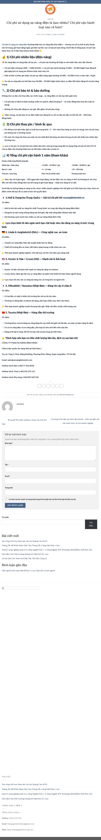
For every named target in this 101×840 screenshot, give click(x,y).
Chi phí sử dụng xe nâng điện (14, 45)
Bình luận (9, 443)
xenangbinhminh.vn (73, 198)
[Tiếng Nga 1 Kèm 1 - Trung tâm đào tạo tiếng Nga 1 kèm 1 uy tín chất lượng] (50, 9)
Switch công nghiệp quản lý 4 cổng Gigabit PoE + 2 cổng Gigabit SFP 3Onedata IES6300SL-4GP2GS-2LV (47, 550)
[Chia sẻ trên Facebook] (44, 386)
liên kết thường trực (67, 394)
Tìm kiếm (5, 517)
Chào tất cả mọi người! (45, 571)
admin (62, 34)
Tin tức (51, 19)
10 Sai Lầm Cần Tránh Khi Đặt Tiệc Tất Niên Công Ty (24, 559)
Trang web (9, 488)
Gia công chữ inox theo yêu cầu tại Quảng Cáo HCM (24, 541)
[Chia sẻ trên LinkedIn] (62, 386)
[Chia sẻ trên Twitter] (48, 386)
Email (7, 476)
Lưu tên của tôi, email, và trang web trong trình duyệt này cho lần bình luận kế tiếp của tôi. (42, 499)
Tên (7, 465)
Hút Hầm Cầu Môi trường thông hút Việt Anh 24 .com (25, 554)
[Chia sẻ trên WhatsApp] (39, 386)
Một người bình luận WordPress (16, 571)
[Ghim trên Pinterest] (57, 386)
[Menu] (3, 9)
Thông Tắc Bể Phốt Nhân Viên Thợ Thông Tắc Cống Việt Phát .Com (30, 546)
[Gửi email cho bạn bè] (53, 386)
